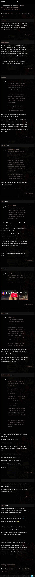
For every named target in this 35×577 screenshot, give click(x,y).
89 (2, 16)
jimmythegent (5, 42)
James (3, 201)
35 (25, 13)
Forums (4, 7)
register (18, 5)
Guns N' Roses (13, 7)
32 (16, 13)
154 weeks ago (28, 35)
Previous (7, 13)
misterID (3, 77)
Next (6, 16)
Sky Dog (3, 145)
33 (19, 13)
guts (2, 480)
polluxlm (4, 20)
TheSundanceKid (5, 375)
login (22, 5)
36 (28, 13)
